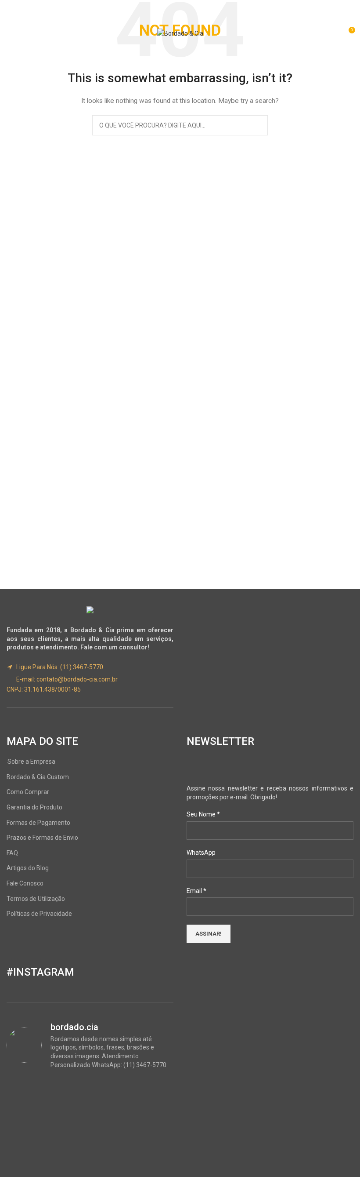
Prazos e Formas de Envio (42, 837)
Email (196, 890)
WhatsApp (201, 852)
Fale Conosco (25, 883)
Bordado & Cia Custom (38, 776)
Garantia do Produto (34, 807)
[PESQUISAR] (258, 125)
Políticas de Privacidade (39, 913)
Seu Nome (203, 814)
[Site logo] (180, 32)
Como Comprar (28, 791)
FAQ (12, 852)
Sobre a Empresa (31, 761)
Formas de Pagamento (38, 822)
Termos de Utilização (36, 898)
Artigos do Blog (28, 867)
